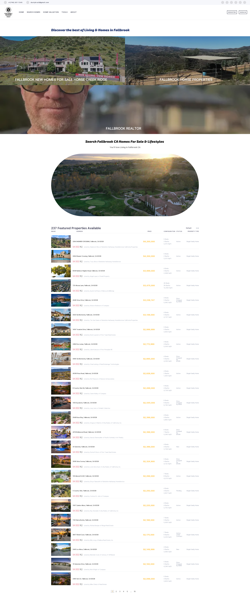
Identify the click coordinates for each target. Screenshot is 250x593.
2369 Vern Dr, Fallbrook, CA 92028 (84, 579)
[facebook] (222, 2)
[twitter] (231, 2)
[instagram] (235, 2)
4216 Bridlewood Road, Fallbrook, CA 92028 (87, 432)
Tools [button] (65, 12)
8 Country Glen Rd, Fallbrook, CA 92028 (85, 388)
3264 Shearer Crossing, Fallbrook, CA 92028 (87, 256)
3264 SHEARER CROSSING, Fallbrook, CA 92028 (88, 241)
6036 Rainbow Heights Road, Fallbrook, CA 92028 (89, 271)
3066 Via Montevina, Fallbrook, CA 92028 (86, 359)
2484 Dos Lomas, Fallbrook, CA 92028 (85, 344)
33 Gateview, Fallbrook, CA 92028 (84, 447)
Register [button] (232, 12)
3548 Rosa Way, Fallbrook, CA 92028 (85, 417)
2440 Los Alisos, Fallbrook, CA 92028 (85, 549)
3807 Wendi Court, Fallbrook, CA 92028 (85, 535)
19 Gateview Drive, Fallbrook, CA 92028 (85, 564)
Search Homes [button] (33, 12)
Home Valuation (51, 12)
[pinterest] (244, 2)
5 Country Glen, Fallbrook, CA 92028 (84, 491)
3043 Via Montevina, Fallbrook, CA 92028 (86, 315)
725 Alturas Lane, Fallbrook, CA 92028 (85, 285)
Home (21, 12)
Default (189, 228)
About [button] (74, 12)
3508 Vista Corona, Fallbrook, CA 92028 (86, 461)
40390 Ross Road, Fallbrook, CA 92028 (85, 373)
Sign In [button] (243, 12)
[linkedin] (227, 2)
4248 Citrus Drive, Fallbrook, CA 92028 (85, 300)
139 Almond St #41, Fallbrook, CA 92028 (86, 476)
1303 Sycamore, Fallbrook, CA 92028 (84, 403)
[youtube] (240, 2)
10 (135, 591)
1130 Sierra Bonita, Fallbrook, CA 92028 (85, 520)
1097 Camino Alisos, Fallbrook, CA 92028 (86, 505)
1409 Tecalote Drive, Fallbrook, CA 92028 (86, 329)
